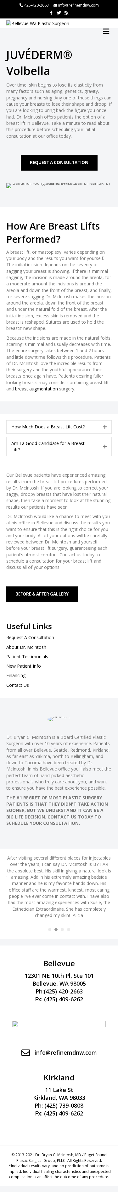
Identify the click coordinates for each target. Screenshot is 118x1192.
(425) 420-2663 (63, 991)
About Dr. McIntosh (26, 647)
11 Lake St (59, 1090)
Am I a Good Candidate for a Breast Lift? (48, 446)
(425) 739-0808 (63, 1105)
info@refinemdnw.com (78, 5)
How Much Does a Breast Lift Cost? (48, 427)
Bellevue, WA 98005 (59, 983)
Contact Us (17, 685)
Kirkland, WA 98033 (59, 1097)
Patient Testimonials (27, 657)
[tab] (59, 427)
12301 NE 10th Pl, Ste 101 (59, 975)
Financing (15, 675)
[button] (59, 163)
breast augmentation (36, 389)
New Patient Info (23, 666)
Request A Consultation (30, 637)
